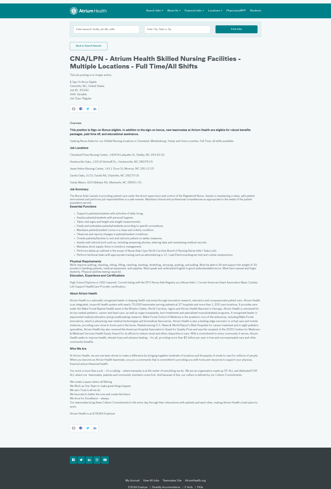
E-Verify (189, 487)
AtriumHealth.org (195, 480)
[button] (73, 109)
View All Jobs (151, 480)
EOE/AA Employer (138, 487)
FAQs (200, 487)
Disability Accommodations (166, 487)
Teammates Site (172, 480)
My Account (133, 480)
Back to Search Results (88, 46)
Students (255, 10)
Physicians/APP (236, 10)
